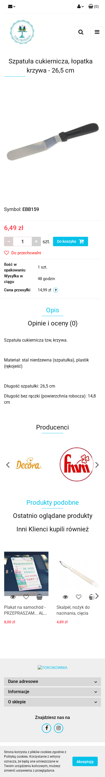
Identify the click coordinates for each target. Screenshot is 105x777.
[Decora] (28, 464)
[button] (52, 681)
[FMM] (76, 464)
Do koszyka (67, 241)
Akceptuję (85, 762)
